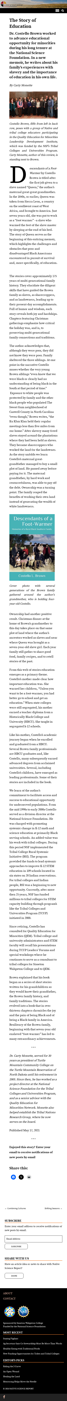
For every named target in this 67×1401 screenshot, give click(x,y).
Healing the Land (11, 1376)
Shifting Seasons (53, 1208)
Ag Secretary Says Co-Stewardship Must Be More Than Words (32, 1343)
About (7, 1293)
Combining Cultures (15, 1208)
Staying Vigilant (10, 1338)
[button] (57, 10)
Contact (9, 1298)
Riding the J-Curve (12, 1366)
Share (14, 1275)
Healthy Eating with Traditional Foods (21, 1348)
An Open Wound (11, 1371)
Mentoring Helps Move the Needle (19, 1381)
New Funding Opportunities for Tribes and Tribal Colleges (31, 1353)
